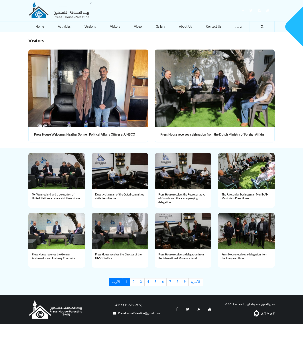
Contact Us (213, 26)
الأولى (116, 282)
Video (138, 26)
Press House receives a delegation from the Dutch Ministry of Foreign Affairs (212, 134)
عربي (238, 26)
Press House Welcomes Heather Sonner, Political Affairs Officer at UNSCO (84, 134)
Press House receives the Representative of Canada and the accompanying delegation (181, 198)
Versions (90, 26)
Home (39, 26)
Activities (64, 26)
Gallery (160, 26)
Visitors (115, 26)
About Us (185, 26)
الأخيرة (195, 282)
